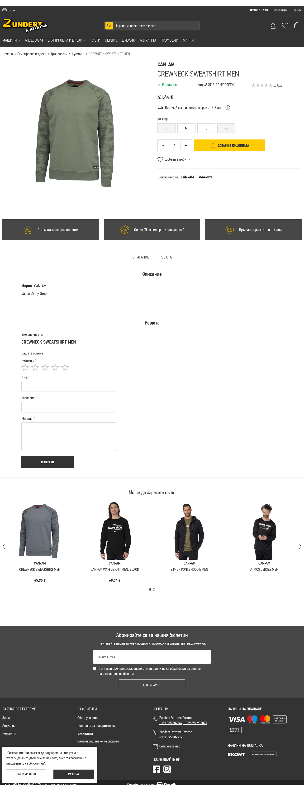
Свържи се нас (169, 746)
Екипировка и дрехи (65, 40)
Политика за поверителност (97, 725)
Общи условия (87, 717)
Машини (9, 40)
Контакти (280, 10)
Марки (188, 40)
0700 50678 (259, 10)
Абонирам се (152, 685)
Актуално (148, 40)
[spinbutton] (175, 145)
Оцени (278, 85)
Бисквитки (85, 733)
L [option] (206, 128)
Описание (141, 257)
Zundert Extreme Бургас (176, 734)
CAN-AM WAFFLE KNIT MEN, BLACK (114, 569)
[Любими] (285, 25)
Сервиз (111, 40)
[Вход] (273, 25)
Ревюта (166, 257)
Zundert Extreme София (183, 720)
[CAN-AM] (205, 177)
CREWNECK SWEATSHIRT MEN (39, 569)
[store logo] (25, 26)
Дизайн (128, 40)
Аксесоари (34, 40)
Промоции (169, 40)
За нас (297, 10)
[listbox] (229, 129)
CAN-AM (187, 177)
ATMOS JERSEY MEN (264, 569)
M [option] (186, 128)
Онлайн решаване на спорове (98, 741)
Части (95, 40)
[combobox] (152, 25)
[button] (12, 10)
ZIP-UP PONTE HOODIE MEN (189, 569)
